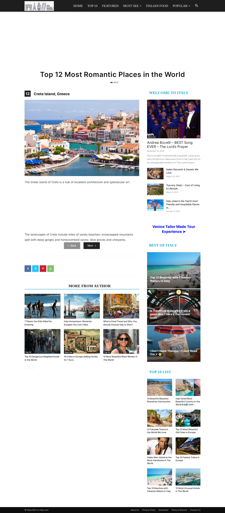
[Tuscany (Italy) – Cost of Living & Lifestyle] (155, 189)
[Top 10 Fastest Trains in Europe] (188, 446)
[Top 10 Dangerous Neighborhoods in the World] (42, 341)
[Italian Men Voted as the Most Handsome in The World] (159, 446)
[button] (196, 6)
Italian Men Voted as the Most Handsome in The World (159, 460)
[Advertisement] (112, 43)
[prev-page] (27, 366)
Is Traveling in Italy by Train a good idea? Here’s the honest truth (170, 314)
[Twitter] (35, 268)
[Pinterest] (43, 268)
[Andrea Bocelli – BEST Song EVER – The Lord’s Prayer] (173, 119)
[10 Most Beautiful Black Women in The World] (121, 341)
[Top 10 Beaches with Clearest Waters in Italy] (173, 270)
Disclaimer (163, 510)
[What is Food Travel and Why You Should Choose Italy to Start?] (121, 306)
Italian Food (157, 6)
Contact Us (195, 510)
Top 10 (92, 6)
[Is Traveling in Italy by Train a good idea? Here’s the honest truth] (173, 307)
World (28, 317)
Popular (180, 6)
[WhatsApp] (50, 268)
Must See (131, 6)
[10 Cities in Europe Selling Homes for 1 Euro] (82, 341)
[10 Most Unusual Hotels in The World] (188, 476)
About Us (135, 510)
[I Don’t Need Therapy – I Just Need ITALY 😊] (173, 344)
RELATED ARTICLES (46, 286)
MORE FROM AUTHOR (90, 286)
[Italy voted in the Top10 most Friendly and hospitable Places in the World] (155, 205)
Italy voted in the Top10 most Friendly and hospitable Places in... (182, 204)
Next (90, 245)
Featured (110, 6)
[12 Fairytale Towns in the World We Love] (159, 418)
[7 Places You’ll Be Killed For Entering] (42, 306)
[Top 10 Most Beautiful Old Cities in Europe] (188, 418)
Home (78, 6)
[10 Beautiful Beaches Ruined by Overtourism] (159, 387)
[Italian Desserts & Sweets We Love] (155, 173)
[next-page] (32, 366)
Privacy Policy (148, 510)
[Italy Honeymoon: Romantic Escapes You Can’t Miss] (82, 306)
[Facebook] (28, 268)
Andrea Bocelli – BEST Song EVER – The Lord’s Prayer (170, 144)
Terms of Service (179, 510)
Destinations (70, 317)
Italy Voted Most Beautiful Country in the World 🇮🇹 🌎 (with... (188, 401)
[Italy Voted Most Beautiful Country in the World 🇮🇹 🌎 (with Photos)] (188, 387)
